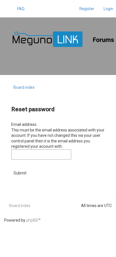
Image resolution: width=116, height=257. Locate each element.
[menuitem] (18, 9)
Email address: (24, 124)
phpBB (32, 220)
